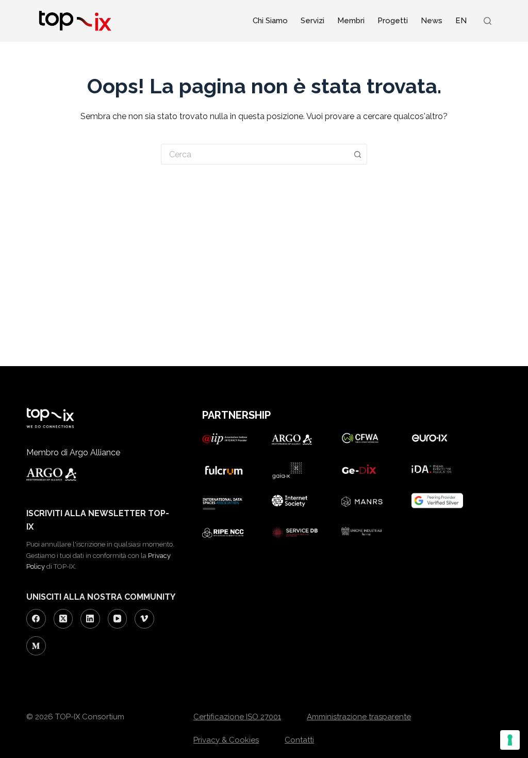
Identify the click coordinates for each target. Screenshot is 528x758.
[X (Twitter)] (63, 619)
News (431, 20)
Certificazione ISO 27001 (237, 716)
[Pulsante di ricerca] (358, 154)
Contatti (299, 740)
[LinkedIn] (90, 619)
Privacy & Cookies (226, 740)
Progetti (392, 20)
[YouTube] (117, 619)
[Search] (487, 21)
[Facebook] (36, 619)
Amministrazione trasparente (359, 716)
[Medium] (36, 646)
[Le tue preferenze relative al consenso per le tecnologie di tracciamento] (510, 740)
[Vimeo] (144, 619)
